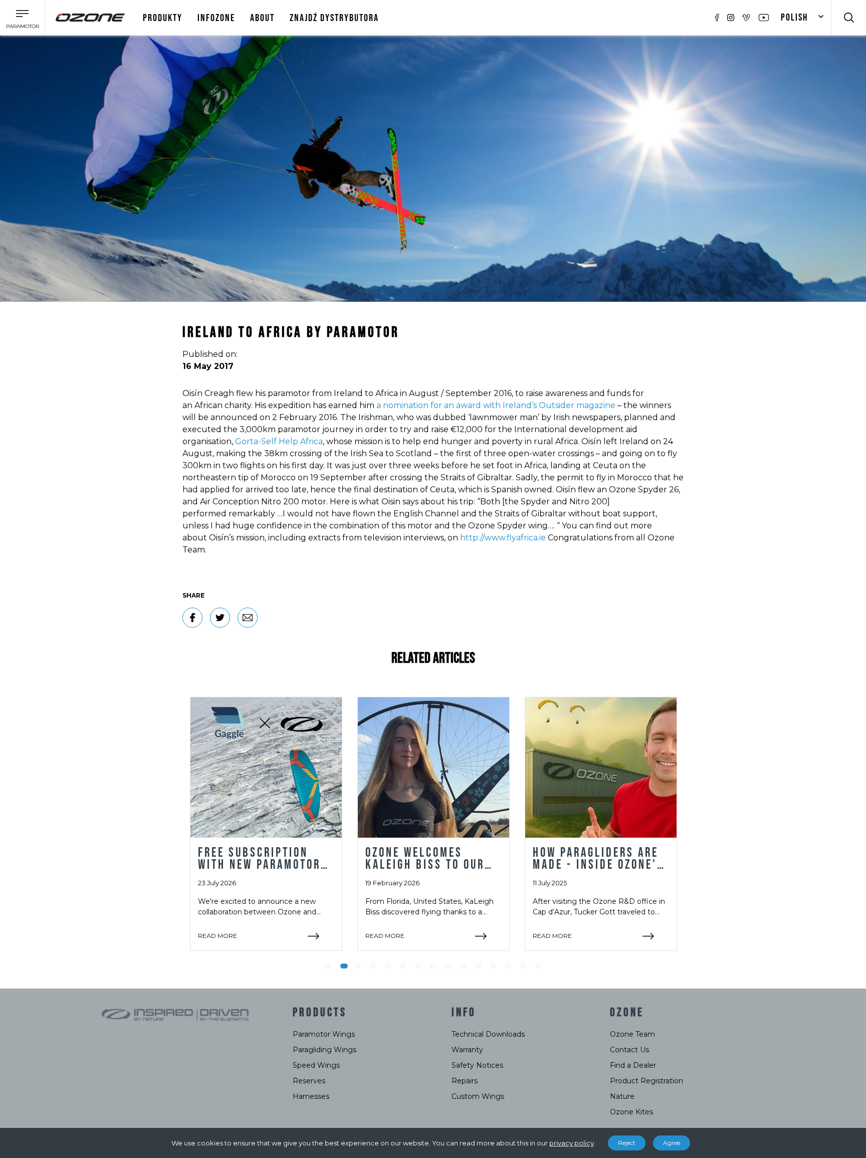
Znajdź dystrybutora (334, 18)
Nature (622, 1096)
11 (478, 966)
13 (508, 966)
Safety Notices (477, 1065)
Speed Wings (316, 1065)
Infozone (216, 18)
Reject (626, 1142)
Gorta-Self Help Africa (279, 441)
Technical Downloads (488, 1034)
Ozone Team (632, 1034)
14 (523, 966)
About (262, 18)
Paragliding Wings (324, 1049)
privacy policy (571, 1143)
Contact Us (629, 1049)
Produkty (162, 18)
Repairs (465, 1080)
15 (538, 966)
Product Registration (646, 1080)
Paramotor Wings (324, 1034)
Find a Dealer (633, 1065)
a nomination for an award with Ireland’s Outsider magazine (495, 405)
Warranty (467, 1049)
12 (493, 966)
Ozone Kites (631, 1111)
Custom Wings (478, 1096)
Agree (671, 1142)
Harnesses (311, 1096)
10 (463, 966)
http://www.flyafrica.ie (503, 537)
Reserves (309, 1080)
